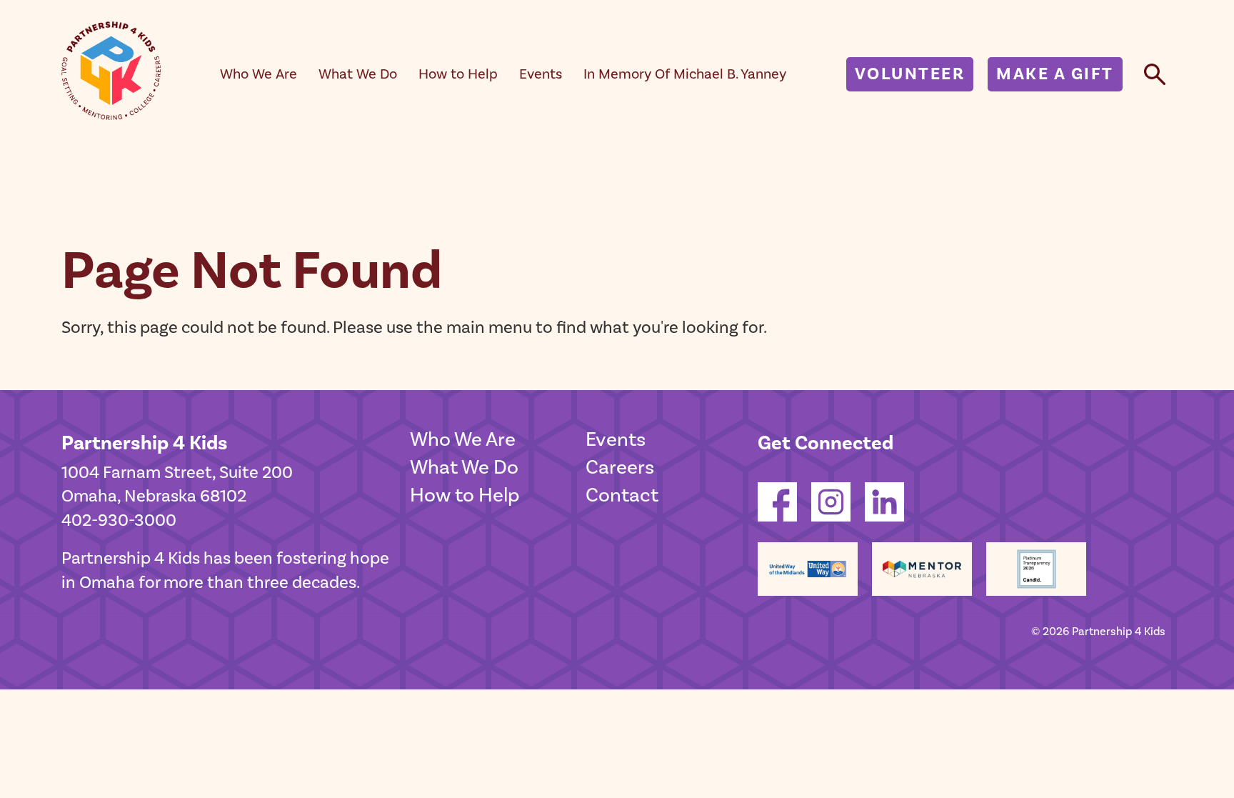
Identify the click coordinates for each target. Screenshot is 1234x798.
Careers (620, 467)
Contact (622, 495)
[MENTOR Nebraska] (922, 569)
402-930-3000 (118, 520)
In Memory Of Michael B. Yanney (684, 74)
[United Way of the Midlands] (808, 569)
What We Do (357, 74)
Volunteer (910, 74)
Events (540, 74)
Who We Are (258, 74)
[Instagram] (831, 516)
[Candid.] (1036, 569)
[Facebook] (777, 516)
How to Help (458, 74)
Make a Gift (1055, 74)
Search (1155, 73)
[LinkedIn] (884, 516)
